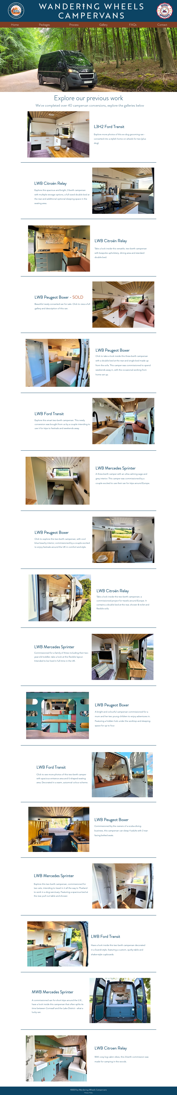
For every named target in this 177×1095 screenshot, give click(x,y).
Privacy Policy (88, 1093)
